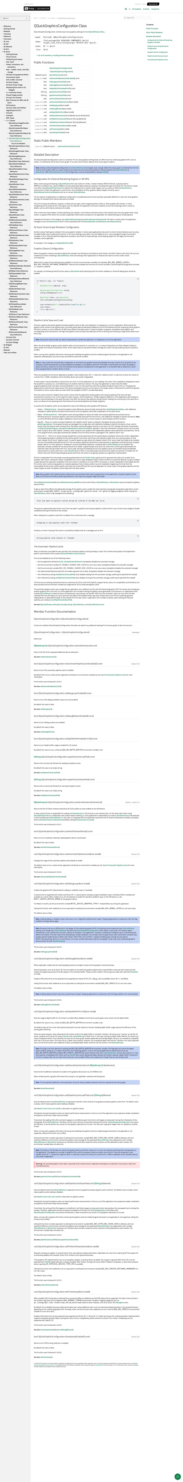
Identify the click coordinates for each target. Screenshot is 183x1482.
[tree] (15, 189)
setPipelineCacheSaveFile (58, 122)
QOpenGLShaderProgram (48, 428)
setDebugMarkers (55, 108)
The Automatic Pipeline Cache (115, 675)
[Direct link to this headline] (55, 62)
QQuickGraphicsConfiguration (60, 68)
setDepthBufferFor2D (57, 112)
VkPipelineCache (50, 409)
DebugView (120, 1302)
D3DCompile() (113, 444)
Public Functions (152, 28)
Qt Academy (136, 9)
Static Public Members (154, 32)
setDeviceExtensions (56, 115)
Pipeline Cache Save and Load (48, 1108)
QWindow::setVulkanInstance (109, 221)
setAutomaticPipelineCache (59, 102)
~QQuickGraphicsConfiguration (60, 71)
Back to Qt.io (29, 4)
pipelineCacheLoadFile (57, 92)
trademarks (99, 1365)
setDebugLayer (54, 105)
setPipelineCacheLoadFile (58, 118)
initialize (104, 172)
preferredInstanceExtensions (68, 146)
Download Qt (153, 4)
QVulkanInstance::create (84, 819)
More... (102, 31)
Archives (146, 9)
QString (37, 756)
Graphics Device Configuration (157, 52)
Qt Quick (43, 18)
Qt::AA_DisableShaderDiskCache (70, 561)
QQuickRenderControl (57, 172)
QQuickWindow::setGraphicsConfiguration (55, 604)
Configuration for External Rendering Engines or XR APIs (159, 41)
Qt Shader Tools (89, 457)
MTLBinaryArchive (50, 414)
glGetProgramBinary (45, 424)
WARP (47, 1262)
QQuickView (40, 172)
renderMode (77, 1036)
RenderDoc (134, 972)
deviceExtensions (55, 75)
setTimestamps (55, 129)
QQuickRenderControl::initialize (45, 192)
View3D (71, 450)
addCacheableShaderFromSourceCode (75, 428)
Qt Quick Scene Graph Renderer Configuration (157, 47)
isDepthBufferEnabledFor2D (59, 88)
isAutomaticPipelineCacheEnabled (61, 78)
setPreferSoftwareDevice (58, 125)
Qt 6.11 (36, 18)
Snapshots (155, 9)
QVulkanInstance (125, 188)
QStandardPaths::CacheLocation (73, 553)
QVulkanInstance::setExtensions (52, 819)
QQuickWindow (94, 31)
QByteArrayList (41, 645)
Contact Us (138, 4)
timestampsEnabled (56, 132)
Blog (144, 4)
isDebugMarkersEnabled (58, 85)
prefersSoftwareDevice (57, 98)
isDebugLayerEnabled (57, 81)
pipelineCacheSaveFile (57, 95)
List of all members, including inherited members (56, 55)
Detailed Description (153, 36)
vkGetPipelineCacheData (115, 409)
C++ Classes (51, 18)
